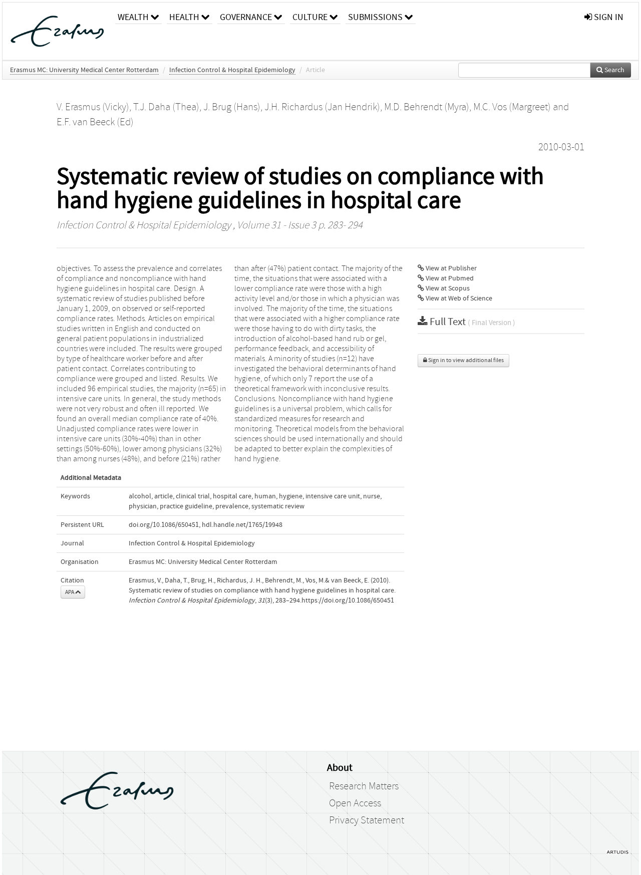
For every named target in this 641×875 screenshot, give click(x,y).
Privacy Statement (366, 820)
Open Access (355, 803)
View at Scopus (447, 288)
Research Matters (364, 786)
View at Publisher (450, 268)
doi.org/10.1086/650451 (164, 525)
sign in (607, 17)
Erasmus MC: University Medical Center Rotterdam (84, 70)
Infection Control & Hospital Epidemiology (232, 70)
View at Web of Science (458, 299)
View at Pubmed (449, 278)
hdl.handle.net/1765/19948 (242, 525)
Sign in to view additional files (465, 360)
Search (613, 70)
